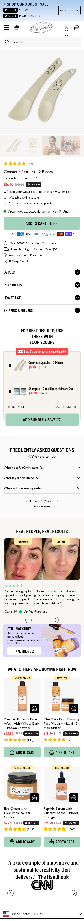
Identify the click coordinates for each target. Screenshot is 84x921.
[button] (16, 27)
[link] (18, 163)
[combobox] (42, 914)
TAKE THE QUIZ (24, 651)
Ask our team (42, 506)
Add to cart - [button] (42, 223)
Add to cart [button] (25, 752)
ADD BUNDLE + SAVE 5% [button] (42, 419)
